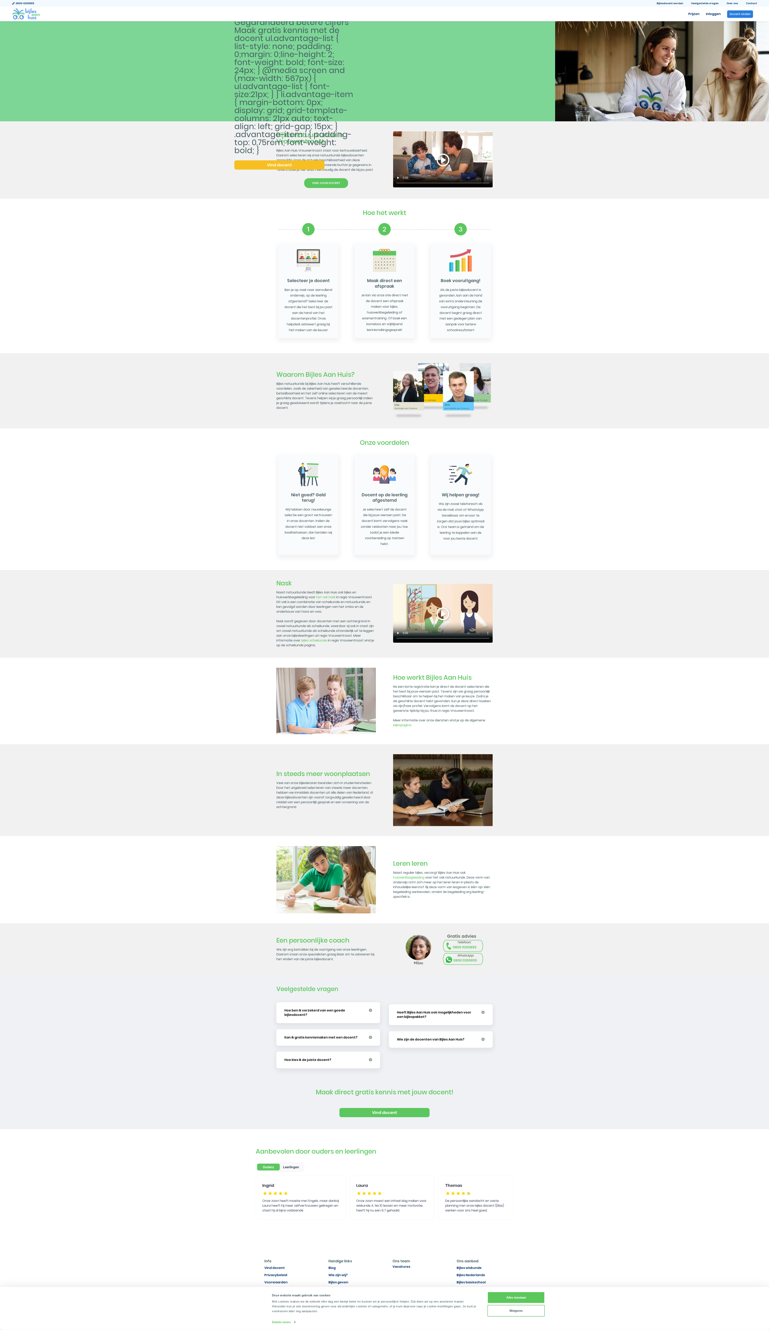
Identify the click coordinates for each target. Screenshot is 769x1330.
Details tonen (281, 1322)
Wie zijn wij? (338, 1275)
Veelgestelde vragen (705, 3)
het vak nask (325, 597)
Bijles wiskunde (469, 1268)
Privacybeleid (275, 1275)
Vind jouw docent (326, 183)
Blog (332, 1268)
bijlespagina (402, 725)
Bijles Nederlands (471, 1275)
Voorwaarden (276, 1282)
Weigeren (516, 1310)
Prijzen (694, 14)
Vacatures (401, 1267)
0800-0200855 (24, 3)
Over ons (732, 3)
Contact (751, 3)
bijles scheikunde (314, 640)
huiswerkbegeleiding (408, 877)
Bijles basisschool (471, 1282)
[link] (26, 14)
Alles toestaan (516, 1297)
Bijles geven (338, 1282)
